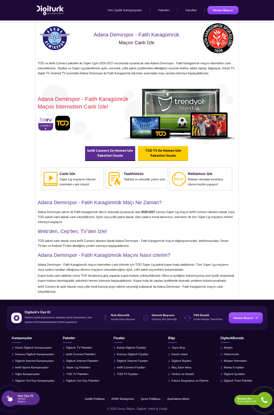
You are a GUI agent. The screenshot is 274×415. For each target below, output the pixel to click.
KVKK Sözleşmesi (123, 398)
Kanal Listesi (180, 354)
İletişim (228, 347)
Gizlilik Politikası (95, 398)
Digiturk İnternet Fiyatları (132, 360)
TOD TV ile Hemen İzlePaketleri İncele (163, 153)
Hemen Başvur (223, 10)
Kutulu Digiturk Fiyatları (131, 347)
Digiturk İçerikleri (234, 374)
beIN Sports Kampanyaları (32, 367)
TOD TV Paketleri (77, 374)
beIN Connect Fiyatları (131, 367)
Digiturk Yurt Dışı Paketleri (82, 380)
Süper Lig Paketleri (78, 367)
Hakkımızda (231, 354)
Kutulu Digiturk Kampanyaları (33, 347)
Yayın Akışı (178, 347)
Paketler (163, 10)
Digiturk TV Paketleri (79, 347)
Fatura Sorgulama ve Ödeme (190, 380)
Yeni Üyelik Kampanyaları (124, 10)
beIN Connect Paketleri (80, 354)
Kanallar (191, 10)
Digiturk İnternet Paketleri (82, 360)
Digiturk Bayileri (181, 360)
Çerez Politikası (150, 398)
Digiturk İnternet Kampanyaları (34, 360)
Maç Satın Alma (181, 367)
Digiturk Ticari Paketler (238, 380)
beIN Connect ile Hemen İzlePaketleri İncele (110, 153)
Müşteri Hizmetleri (235, 360)
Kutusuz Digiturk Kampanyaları (34, 354)
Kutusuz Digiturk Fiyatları (133, 354)
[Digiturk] (50, 10)
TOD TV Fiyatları (127, 374)
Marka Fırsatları (234, 367)
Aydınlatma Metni (178, 398)
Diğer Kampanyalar (27, 374)
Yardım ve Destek (183, 374)
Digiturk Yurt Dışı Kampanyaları (35, 380)
